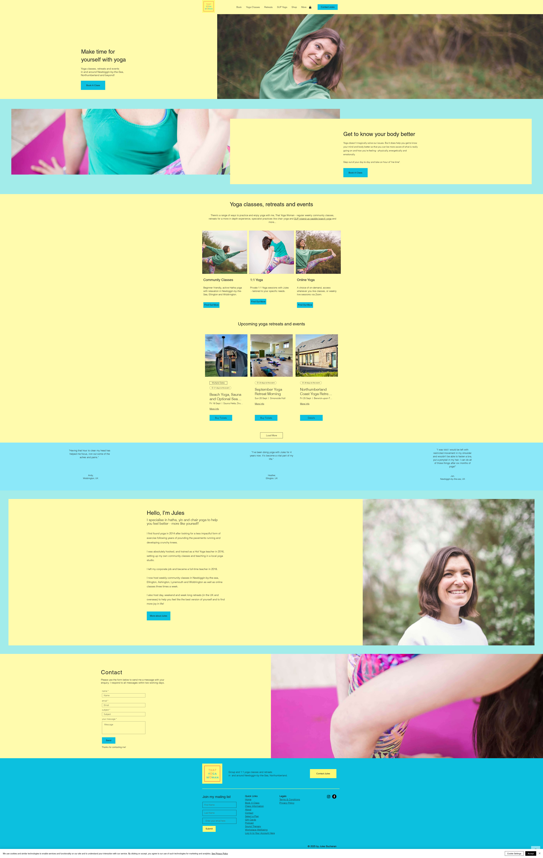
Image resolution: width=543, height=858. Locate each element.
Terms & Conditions (289, 799)
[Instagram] (329, 796)
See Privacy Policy (220, 853)
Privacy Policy (286, 802)
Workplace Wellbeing (256, 829)
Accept (531, 853)
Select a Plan (252, 816)
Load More (271, 435)
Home (248, 799)
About (248, 809)
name (104, 691)
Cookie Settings (514, 853)
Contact (249, 812)
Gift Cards (250, 819)
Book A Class (252, 802)
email (104, 701)
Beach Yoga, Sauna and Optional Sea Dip (225, 396)
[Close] (539, 853)
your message (108, 719)
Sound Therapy (253, 826)
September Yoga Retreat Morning (268, 391)
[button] (253, 7)
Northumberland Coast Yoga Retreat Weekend (315, 391)
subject (105, 710)
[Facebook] (334, 796)
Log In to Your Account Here (260, 833)
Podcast (249, 822)
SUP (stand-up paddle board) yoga (312, 218)
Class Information (254, 806)
